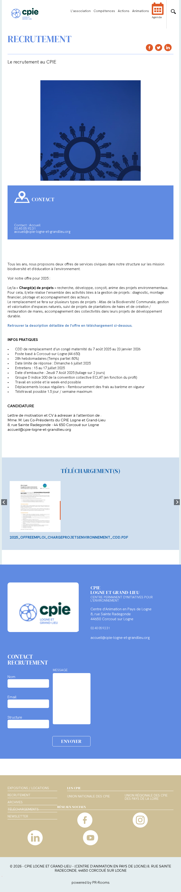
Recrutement (19, 795)
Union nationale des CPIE (88, 796)
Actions (123, 11)
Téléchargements (23, 809)
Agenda (157, 17)
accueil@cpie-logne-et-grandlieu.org (42, 231)
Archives (15, 802)
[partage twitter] (158, 47)
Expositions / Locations (28, 788)
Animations (140, 11)
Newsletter (18, 816)
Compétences (104, 11)
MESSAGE (60, 670)
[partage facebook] (149, 47)
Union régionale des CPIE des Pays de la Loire (146, 797)
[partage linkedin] (168, 47)
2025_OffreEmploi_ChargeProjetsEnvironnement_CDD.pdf (69, 537)
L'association (81, 11)
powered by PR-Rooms (91, 882)
